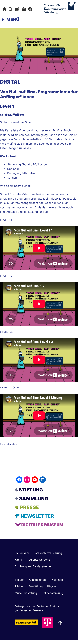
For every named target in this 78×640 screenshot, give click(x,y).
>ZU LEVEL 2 (8, 444)
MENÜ (12, 19)
